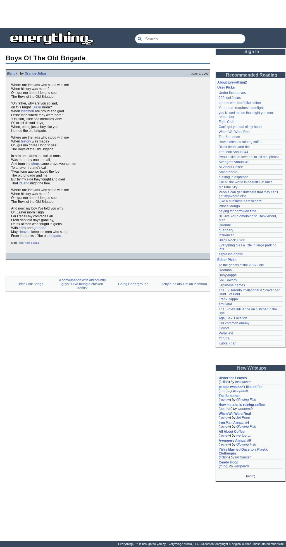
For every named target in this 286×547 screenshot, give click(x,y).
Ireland (24, 183)
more (250, 476)
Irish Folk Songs (28, 242)
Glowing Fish (246, 400)
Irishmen (27, 111)
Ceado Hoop (228, 462)
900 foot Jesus (230, 98)
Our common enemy (234, 323)
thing (12, 73)
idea (223, 391)
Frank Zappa (228, 299)
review (225, 400)
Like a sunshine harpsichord (240, 201)
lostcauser (243, 382)
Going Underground (133, 284)
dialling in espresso (233, 177)
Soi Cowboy (228, 280)
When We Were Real (235, 132)
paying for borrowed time (237, 211)
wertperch (240, 391)
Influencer (226, 235)
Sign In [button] (251, 51)
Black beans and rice (235, 147)
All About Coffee (231, 167)
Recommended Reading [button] (251, 75)
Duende (225, 225)
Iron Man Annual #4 (233, 152)
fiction (224, 382)
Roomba (225, 270)
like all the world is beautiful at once (246, 182)
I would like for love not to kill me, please (249, 157)
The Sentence (229, 137)
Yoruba (224, 338)
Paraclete (226, 333)
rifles (22, 228)
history (26, 141)
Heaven (24, 232)
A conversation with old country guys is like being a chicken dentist (82, 284)
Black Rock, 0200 (232, 240)
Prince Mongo (229, 206)
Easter (36, 107)
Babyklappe (228, 275)
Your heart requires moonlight (241, 108)
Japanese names (232, 285)
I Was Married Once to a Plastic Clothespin (244, 451)
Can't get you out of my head (240, 127)
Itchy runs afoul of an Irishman (184, 284)
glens (35, 164)
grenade (40, 228)
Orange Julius (36, 73)
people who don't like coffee (240, 103)
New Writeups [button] (251, 368)
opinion (225, 409)
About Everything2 (232, 82)
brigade (55, 236)
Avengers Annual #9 (234, 162)
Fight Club (226, 122)
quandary (226, 230)
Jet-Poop (243, 418)
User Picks (226, 87)
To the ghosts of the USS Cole (241, 265)
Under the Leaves (232, 93)
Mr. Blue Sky (228, 187)
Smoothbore (228, 172)
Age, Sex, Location (233, 318)
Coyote (224, 328)
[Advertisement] (143, 14)
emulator (225, 304)
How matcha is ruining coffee (241, 142)
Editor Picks (227, 260)
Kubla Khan (228, 343)
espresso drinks (231, 254)
